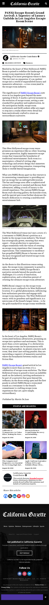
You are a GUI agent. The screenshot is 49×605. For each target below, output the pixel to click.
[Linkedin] (15, 496)
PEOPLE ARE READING (24, 406)
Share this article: (12, 490)
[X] (10, 496)
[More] (28, 496)
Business (29, 63)
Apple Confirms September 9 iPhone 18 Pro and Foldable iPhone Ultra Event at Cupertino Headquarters (35, 465)
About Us (11, 534)
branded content (36, 478)
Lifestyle (36, 526)
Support (36, 534)
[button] (3, 3)
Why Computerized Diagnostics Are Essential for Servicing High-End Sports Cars (12, 464)
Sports (42, 526)
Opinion (11, 526)
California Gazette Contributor (24, 56)
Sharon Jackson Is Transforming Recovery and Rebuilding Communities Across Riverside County (34, 434)
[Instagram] (23, 496)
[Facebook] (6, 496)
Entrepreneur (27, 526)
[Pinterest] (19, 496)
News (5, 526)
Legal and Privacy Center (24, 534)
